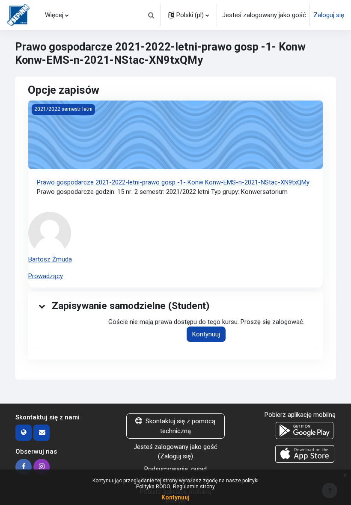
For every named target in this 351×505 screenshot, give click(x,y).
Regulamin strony (194, 487)
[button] (151, 15)
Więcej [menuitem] (54, 15)
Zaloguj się (328, 15)
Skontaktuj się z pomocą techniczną (180, 425)
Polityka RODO (153, 487)
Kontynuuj (206, 334)
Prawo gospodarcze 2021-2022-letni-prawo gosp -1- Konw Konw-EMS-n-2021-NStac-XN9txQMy (173, 182)
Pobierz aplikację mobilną (300, 415)
